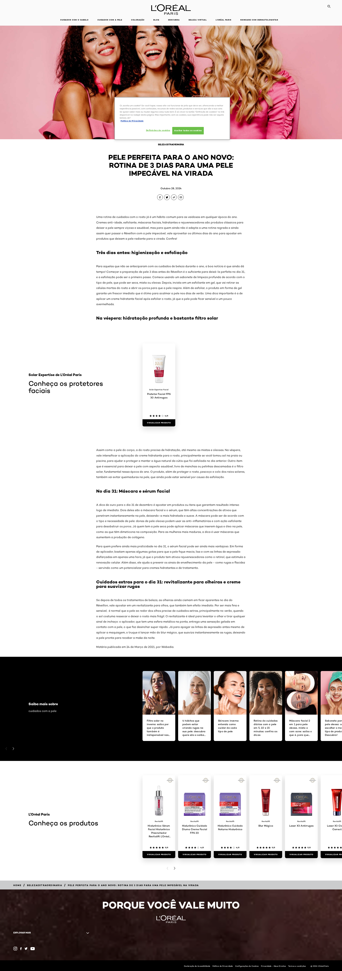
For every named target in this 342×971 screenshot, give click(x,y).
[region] (172, 118)
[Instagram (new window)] (15, 949)
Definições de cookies (158, 130)
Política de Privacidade (223, 966)
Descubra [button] (174, 20)
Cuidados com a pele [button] (109, 20)
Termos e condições (297, 966)
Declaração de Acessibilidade (197, 966)
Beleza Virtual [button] (198, 20)
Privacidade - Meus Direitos (273, 966)
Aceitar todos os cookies (188, 130)
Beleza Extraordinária (171, 144)
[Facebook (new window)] (21, 948)
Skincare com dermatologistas (259, 20)
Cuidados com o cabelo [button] (74, 20)
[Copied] (174, 197)
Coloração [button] (137, 20)
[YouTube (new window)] (32, 948)
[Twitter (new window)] (26, 948)
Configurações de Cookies (247, 966)
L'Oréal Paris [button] (223, 20)
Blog (156, 20)
